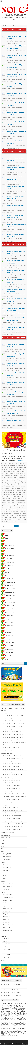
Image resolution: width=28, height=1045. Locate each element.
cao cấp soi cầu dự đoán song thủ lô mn (12, 826)
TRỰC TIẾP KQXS (5, 838)
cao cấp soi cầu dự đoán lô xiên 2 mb (12, 761)
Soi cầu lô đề (19, 1028)
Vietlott (3, 862)
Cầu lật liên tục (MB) (10, 592)
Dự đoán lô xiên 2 (8, 508)
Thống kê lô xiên (9, 609)
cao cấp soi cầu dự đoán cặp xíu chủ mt (12, 782)
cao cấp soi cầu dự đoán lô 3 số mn (11, 818)
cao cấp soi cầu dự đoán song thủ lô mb (12, 774)
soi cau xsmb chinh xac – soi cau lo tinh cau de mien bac (14, 15)
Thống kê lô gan (9, 605)
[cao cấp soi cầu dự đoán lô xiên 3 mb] (14, 440)
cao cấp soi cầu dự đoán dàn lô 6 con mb (13, 755)
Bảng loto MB (6, 938)
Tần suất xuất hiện (10, 629)
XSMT (6, 542)
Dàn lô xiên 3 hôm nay (13, 469)
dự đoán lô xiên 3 (17, 508)
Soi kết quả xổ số (5, 835)
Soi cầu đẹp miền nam (6, 805)
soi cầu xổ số (13, 1034)
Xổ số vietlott (6, 864)
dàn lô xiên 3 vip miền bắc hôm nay (12, 488)
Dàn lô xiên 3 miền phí (16, 477)
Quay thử (3, 947)
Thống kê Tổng (9, 625)
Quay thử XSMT (9, 652)
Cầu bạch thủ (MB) (10, 589)
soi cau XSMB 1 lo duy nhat (16, 1025)
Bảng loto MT (6, 941)
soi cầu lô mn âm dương (17, 1027)
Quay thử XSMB (9, 645)
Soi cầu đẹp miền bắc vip (7, 753)
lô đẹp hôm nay (20, 1015)
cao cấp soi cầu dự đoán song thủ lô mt (12, 799)
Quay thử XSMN (9, 649)
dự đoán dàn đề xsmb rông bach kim (18, 1014)
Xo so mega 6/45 (9, 562)
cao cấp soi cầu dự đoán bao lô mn (11, 807)
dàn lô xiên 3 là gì (15, 471)
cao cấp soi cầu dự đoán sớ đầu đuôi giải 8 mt (14, 793)
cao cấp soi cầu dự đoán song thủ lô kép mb (13, 772)
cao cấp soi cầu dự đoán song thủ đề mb (13, 769)
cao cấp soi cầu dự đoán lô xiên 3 (13, 465)
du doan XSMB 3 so (17, 1012)
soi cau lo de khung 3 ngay (15, 1019)
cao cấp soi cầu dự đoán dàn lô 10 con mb (13, 747)
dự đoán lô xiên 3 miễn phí (10, 513)
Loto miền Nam (9, 639)
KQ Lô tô (3, 936)
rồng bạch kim (5, 1018)
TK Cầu (3, 892)
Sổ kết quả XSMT (9, 555)
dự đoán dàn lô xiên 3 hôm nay (10, 504)
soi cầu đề (7, 1035)
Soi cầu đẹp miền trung (7, 777)
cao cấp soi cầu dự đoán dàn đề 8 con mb (13, 737)
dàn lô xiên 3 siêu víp (17, 481)
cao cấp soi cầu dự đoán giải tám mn (12, 815)
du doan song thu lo (18, 496)
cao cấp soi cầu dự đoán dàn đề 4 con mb (13, 731)
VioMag (5, 1043)
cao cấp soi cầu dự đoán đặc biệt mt (11, 785)
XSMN (6, 538)
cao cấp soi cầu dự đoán (13, 1003)
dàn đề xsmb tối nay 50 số (6, 1014)
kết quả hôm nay (9, 545)
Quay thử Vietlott (10, 655)
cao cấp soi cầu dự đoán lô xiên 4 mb (12, 766)
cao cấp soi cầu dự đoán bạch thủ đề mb (13, 720)
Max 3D (7, 568)
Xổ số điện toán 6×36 (8, 884)
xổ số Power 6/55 (9, 565)
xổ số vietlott (8, 558)
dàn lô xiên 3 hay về (15, 467)
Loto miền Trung (9, 642)
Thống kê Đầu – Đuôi (10, 622)
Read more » (19, 460)
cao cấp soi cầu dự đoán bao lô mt (11, 780)
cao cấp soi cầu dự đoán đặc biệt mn (12, 813)
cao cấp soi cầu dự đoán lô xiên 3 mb (13, 451)
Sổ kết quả (3, 851)
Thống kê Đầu (9, 615)
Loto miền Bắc (9, 635)
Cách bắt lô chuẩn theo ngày (8, 1005)
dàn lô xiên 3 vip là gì (9, 486)
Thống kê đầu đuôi (10, 602)
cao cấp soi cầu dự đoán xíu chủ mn (11, 829)
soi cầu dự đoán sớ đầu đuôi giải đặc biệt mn (14, 823)
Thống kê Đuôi (9, 619)
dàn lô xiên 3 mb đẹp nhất (10, 473)
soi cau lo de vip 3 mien (9, 1022)
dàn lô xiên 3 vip (10, 484)
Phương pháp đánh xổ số (7, 832)
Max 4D (7, 572)
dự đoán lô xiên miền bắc (15, 515)
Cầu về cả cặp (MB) (10, 595)
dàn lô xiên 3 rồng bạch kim (15, 479)
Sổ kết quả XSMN (9, 552)
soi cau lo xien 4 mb (11, 519)
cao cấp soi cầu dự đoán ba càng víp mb (12, 718)
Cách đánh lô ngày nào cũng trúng (12, 1006)
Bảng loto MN (6, 944)
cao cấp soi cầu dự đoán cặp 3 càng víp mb (13, 729)
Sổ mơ (6, 659)
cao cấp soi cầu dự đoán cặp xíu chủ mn (12, 810)
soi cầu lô (9, 1027)
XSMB (6, 535)
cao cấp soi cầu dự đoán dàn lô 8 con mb (13, 758)
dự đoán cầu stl (19, 500)
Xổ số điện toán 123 (10, 582)
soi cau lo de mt (16, 1021)
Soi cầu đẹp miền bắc (8, 463)
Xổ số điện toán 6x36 (10, 579)
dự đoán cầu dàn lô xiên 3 (9, 500)
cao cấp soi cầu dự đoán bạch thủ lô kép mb (13, 723)
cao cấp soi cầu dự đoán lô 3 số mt (11, 791)
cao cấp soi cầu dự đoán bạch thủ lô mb (12, 726)
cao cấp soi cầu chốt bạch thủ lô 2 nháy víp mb (14, 715)
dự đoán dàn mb (14, 506)
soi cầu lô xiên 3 (13, 517)
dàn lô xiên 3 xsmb (10, 492)
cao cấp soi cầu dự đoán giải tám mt (11, 788)
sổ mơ (2, 960)
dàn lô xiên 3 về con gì (13, 483)
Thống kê (7, 575)
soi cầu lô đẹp (10, 1028)
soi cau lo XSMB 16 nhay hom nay (15, 1023)
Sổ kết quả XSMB (9, 548)
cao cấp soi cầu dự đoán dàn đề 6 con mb (13, 734)
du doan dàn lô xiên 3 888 (12, 494)
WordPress (25, 1043)
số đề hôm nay (13, 1035)
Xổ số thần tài (9, 585)
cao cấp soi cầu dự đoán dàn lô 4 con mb (13, 750)
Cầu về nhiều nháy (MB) (11, 599)
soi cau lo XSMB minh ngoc (15, 1024)
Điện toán (3, 881)
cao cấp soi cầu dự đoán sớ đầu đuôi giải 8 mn (14, 821)
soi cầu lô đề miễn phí (16, 1031)
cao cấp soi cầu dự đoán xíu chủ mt (11, 802)
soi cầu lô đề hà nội (13, 1030)
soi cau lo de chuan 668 (15, 1018)
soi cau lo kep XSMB (19, 1022)
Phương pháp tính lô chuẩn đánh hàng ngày (13, 1017)
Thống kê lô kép (9, 612)
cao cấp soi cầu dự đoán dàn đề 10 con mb (13, 740)
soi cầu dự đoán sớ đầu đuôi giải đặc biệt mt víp (14, 796)
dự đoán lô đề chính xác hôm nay (8, 1015)
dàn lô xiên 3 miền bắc (12, 475)
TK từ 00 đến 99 (9, 632)
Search (16, 526)
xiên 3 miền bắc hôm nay (10, 521)
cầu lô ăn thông (13, 1008)
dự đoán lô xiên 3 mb (16, 509)
